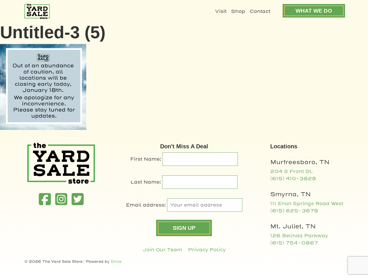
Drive (116, 261)
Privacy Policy (207, 249)
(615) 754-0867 (294, 243)
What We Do (314, 11)
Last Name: (146, 182)
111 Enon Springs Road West (306, 203)
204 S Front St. (291, 171)
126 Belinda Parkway (299, 235)
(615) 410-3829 (293, 178)
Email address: (146, 205)
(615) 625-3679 (294, 210)
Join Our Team (162, 249)
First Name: (146, 159)
